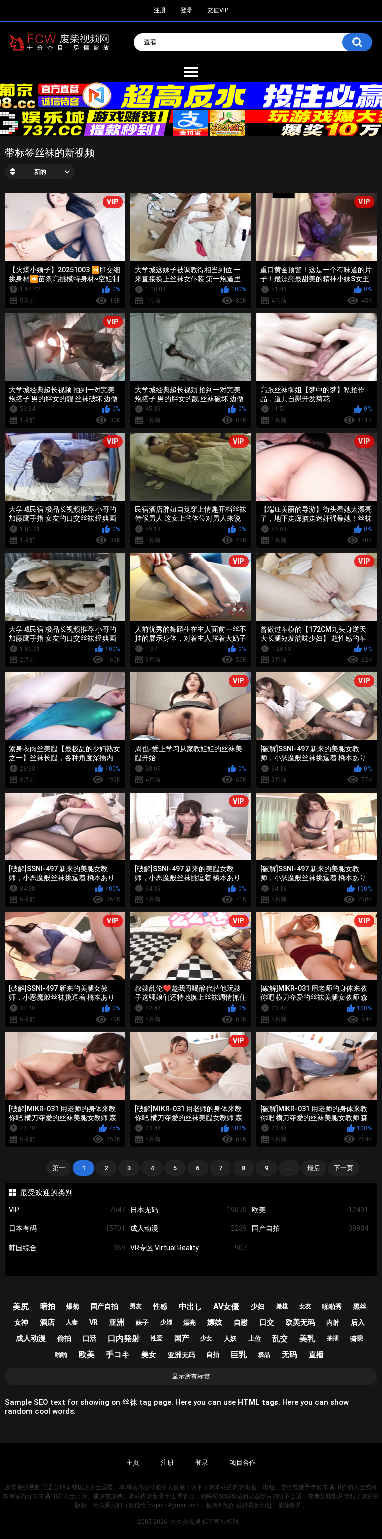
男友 (136, 1306)
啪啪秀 (332, 1306)
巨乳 (239, 1354)
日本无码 (188, 1210)
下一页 (343, 1168)
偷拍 (64, 1338)
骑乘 (356, 1338)
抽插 (333, 1338)
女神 (21, 1322)
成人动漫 (188, 1228)
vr (93, 1322)
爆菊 (72, 1306)
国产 (181, 1338)
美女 (148, 1354)
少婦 (166, 1322)
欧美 (310, 1210)
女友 (305, 1306)
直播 (316, 1354)
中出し (190, 1306)
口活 (89, 1338)
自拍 (212, 1354)
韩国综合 (67, 1248)
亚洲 (116, 1322)
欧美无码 (300, 1322)
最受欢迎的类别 (46, 1192)
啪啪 (61, 1354)
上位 (254, 1338)
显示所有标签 (191, 1376)
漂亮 (189, 1322)
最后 (313, 1168)
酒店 (47, 1322)
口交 (266, 1322)
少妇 (258, 1306)
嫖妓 (214, 1322)
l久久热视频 (184, 1521)
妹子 (142, 1322)
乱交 (280, 1338)
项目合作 (243, 1462)
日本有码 (67, 1228)
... (289, 1168)
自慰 (241, 1322)
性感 (160, 1306)
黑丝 (359, 1306)
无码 (289, 1354)
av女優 (226, 1306)
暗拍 (47, 1306)
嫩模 (282, 1306)
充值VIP (217, 10)
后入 (358, 1322)
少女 (206, 1338)
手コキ (118, 1354)
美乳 (307, 1338)
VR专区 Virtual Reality (188, 1248)
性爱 (157, 1338)
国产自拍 (310, 1228)
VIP (67, 1210)
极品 (264, 1354)
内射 (332, 1322)
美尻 (21, 1306)
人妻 (72, 1322)
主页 (132, 1462)
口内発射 (124, 1338)
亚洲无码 (181, 1355)
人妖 (230, 1338)
